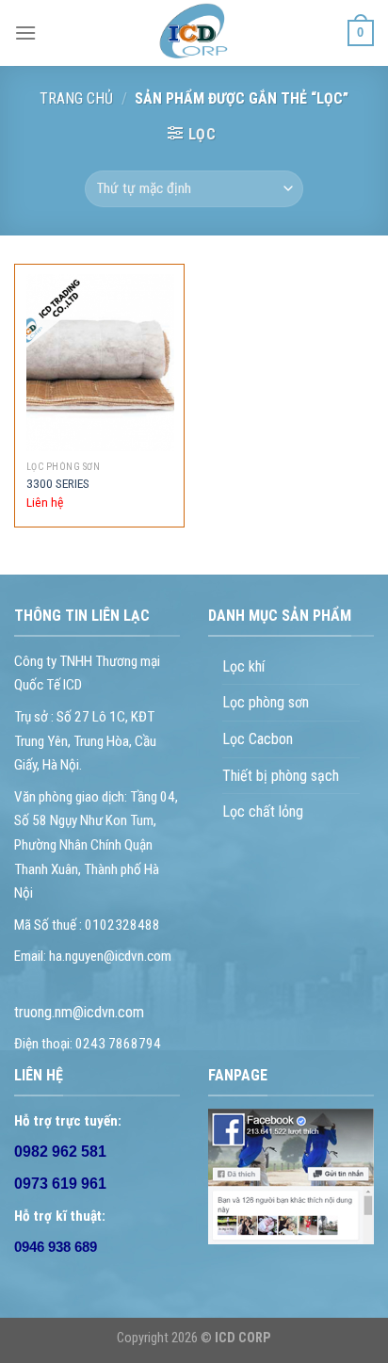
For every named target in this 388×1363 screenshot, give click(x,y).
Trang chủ (76, 98)
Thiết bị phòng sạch (280, 776)
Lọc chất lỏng (262, 811)
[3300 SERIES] (100, 363)
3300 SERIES (57, 483)
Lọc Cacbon (257, 739)
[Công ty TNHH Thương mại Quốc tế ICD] (194, 33)
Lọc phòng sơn (265, 702)
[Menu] (25, 32)
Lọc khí (243, 666)
